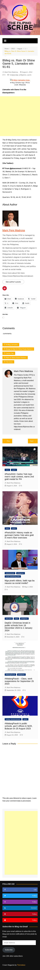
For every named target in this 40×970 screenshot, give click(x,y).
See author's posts (13, 282)
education (9, 618)
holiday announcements (13, 719)
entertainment (10, 573)
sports (29, 75)
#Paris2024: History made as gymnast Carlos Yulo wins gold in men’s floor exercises (19, 535)
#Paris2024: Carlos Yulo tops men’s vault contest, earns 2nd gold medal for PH (19, 476)
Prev (8, 441)
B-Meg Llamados (12, 344)
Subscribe (9, 950)
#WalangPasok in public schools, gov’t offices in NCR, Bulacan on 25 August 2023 (18, 726)
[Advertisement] (20, 116)
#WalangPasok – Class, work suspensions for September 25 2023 (19, 681)
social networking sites (13, 576)
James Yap (10, 353)
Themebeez (21, 965)
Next (31, 441)
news (7, 470)
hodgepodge (14, 75)
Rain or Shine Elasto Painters (16, 357)
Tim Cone (9, 362)
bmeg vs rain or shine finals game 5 (19, 349)
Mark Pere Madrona (11, 72)
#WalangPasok (10, 674)
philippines (22, 75)
